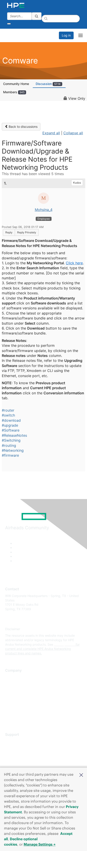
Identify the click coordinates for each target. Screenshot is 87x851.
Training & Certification (21, 755)
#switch (8, 415)
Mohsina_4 (43, 209)
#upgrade (10, 425)
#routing (9, 445)
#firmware (10, 455)
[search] (36, 16)
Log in (66, 35)
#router (8, 410)
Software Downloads (20, 761)
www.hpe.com (64, 644)
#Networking (13, 450)
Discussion (48, 84)
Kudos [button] (77, 182)
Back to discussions (22, 126)
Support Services (17, 741)
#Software (10, 430)
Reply (8, 232)
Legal (9, 717)
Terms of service (17, 710)
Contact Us (13, 691)
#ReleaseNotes (14, 435)
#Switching (11, 440)
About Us (12, 677)
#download (11, 420)
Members (14, 92)
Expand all (51, 133)
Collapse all (73, 133)
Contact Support (17, 748)
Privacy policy (15, 704)
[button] (81, 774)
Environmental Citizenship (24, 697)
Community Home (16, 84)
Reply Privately (26, 232)
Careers (11, 684)
